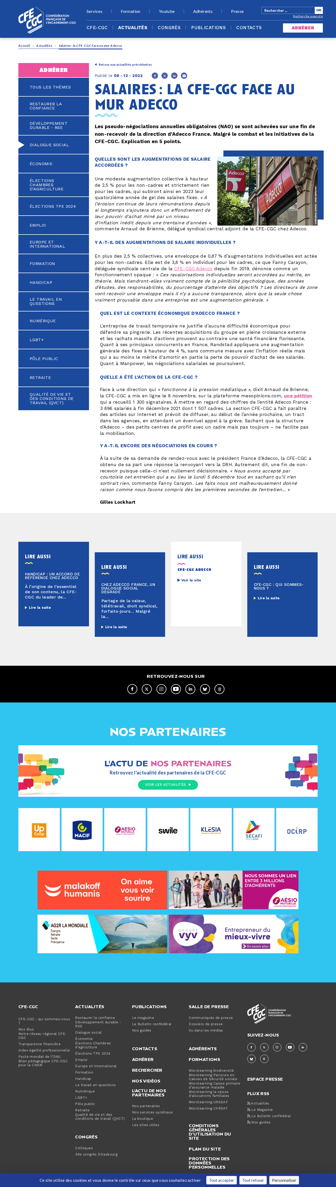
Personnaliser (284, 1180)
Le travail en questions (46, 301)
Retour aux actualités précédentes (125, 64)
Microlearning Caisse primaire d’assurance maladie (214, 1086)
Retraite (40, 378)
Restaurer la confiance (46, 106)
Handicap (41, 282)
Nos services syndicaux (152, 1113)
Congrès (169, 28)
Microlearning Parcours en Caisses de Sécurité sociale (213, 1077)
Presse (237, 11)
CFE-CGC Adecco (193, 269)
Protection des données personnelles (209, 1163)
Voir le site (191, 580)
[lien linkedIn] (190, 689)
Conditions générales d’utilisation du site (210, 1131)
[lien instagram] (161, 689)
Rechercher (147, 1070)
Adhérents (203, 11)
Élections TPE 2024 (53, 206)
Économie (41, 164)
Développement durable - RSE (48, 125)
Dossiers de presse (206, 1024)
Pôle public (44, 359)
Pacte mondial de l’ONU (39, 1057)
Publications (208, 28)
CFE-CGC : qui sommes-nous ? (44, 1021)
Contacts (249, 28)
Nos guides (141, 1031)
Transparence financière (39, 1044)
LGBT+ (37, 340)
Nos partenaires (146, 1106)
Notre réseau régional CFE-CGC (42, 1036)
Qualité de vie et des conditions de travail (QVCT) (52, 398)
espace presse (265, 1078)
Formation (130, 11)
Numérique (43, 321)
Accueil (24, 46)
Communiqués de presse (211, 1018)
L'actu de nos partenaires (149, 1093)
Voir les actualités (165, 785)
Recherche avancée (308, 16)
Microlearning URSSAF (208, 1102)
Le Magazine (261, 1110)
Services (94, 11)
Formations (204, 1059)
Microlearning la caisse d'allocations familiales (209, 1094)
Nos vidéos (146, 1081)
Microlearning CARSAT (208, 1109)
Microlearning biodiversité (211, 1071)
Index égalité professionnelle (44, 1051)
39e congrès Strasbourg (96, 1155)
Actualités (132, 28)
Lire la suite (40, 607)
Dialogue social (49, 145)
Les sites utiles (145, 1125)
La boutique (142, 1119)
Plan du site (205, 1149)
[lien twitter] (147, 689)
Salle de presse (209, 1006)
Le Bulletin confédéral (152, 1024)
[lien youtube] (176, 689)
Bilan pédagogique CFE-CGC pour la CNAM (43, 1063)
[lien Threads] (219, 689)
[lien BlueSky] (205, 689)
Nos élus (26, 1030)
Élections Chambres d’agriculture (47, 185)
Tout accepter (221, 1180)
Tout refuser (253, 1180)
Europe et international (47, 244)
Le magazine (143, 1018)
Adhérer (143, 1059)
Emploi (38, 225)
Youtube (167, 11)
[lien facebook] (132, 689)
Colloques (84, 1148)
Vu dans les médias (206, 1031)
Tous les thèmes (50, 87)
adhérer (303, 27)
